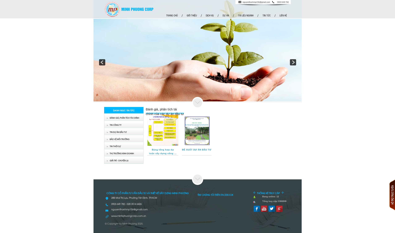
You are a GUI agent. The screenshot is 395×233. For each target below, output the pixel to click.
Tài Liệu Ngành (246, 15)
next (293, 62)
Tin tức (266, 15)
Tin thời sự (115, 146)
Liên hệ (283, 15)
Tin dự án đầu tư (118, 132)
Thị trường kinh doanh (122, 153)
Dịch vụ (210, 15)
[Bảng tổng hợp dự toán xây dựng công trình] (162, 145)
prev (102, 62)
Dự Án (226, 15)
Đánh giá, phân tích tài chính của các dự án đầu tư (124, 120)
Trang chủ (172, 15)
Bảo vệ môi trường (119, 139)
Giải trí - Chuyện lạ (119, 160)
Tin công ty (115, 125)
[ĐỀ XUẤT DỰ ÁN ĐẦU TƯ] (196, 145)
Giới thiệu (192, 15)
